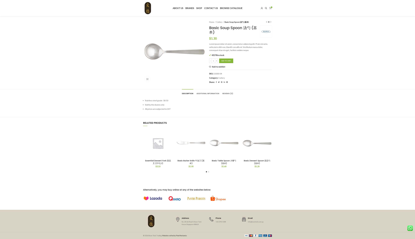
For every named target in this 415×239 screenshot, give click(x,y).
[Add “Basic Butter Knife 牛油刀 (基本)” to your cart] (204, 136)
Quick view (171, 141)
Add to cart (226, 61)
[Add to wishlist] (171, 131)
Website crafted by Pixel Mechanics (174, 236)
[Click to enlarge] (147, 79)
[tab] (187, 92)
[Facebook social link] (216, 82)
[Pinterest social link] (221, 82)
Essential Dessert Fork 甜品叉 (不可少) (158, 162)
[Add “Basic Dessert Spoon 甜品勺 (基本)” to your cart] (270, 136)
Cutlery (219, 22)
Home (211, 22)
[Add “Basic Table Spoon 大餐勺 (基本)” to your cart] (237, 136)
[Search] (266, 8)
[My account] (262, 8)
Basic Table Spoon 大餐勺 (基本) (224, 162)
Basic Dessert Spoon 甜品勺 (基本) (257, 162)
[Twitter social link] (218, 82)
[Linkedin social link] (224, 82)
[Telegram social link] (227, 82)
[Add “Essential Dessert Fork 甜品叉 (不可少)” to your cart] (171, 136)
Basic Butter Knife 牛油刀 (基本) (191, 162)
